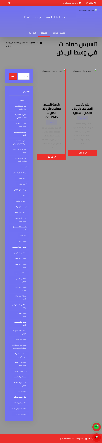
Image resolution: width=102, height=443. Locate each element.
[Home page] (41, 42)
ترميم (24, 166)
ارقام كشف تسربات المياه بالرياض (20, 125)
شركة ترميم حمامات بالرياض (20, 266)
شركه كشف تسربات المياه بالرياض (20, 364)
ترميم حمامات (22, 178)
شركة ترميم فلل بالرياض (21, 280)
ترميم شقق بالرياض (20, 189)
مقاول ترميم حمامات (19, 402)
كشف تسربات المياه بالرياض (20, 384)
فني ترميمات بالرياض (19, 371)
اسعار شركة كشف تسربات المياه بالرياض (19, 142)
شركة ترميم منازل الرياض (20, 289)
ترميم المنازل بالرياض (19, 172)
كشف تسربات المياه (20, 376)
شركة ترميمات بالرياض (19, 247)
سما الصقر (23, 235)
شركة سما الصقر (21, 339)
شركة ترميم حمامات (20, 258)
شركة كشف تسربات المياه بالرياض (20, 355)
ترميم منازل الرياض (20, 206)
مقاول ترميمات (21, 391)
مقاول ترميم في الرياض (18, 408)
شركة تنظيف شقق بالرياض (20, 323)
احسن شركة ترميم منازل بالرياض (20, 107)
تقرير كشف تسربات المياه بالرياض (20, 220)
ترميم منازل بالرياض (20, 212)
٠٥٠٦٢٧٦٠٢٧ (23, 100)
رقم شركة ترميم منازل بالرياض (19, 228)
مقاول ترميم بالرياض (20, 397)
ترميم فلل (23, 195)
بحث (12, 76)
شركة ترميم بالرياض (20, 252)
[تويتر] (9, 3)
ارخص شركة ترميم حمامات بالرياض (20, 116)
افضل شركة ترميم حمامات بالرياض (20, 160)
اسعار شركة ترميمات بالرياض (20, 133)
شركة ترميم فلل (21, 272)
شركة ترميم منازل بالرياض (20, 297)
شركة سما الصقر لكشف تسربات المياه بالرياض (19, 347)
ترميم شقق (22, 184)
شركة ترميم (22, 241)
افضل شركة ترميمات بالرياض (19, 151)
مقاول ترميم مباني (20, 414)
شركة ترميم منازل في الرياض (19, 306)
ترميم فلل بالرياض (20, 201)
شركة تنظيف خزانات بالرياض (20, 315)
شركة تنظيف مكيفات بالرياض (19, 332)
